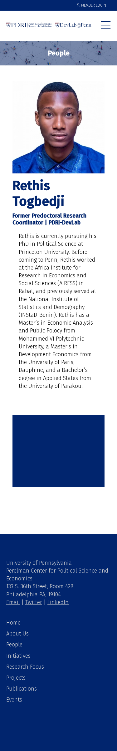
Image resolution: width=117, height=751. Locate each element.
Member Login (93, 5)
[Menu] (106, 28)
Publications (21, 688)
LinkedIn (58, 602)
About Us (17, 633)
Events (14, 699)
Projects (16, 677)
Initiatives (18, 655)
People (14, 644)
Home (13, 622)
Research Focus (25, 666)
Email (13, 602)
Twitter (33, 602)
